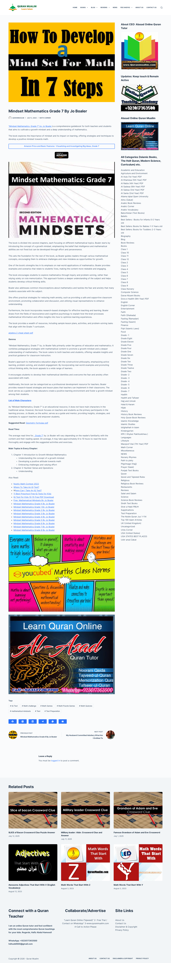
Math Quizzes (85, 706)
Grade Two (126, 371)
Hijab (123, 407)
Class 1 (124, 249)
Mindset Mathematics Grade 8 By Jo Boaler (34, 530)
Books (83, 7)
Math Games (46, 706)
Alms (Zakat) (127, 200)
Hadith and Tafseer (130, 398)
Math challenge (29, 706)
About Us (139, 7)
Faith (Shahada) (128, 315)
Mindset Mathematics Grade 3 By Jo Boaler (34, 513)
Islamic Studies (128, 424)
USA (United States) (130, 533)
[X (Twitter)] (23, 721)
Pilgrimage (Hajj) (129, 464)
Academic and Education (133, 170)
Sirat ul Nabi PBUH (130, 506)
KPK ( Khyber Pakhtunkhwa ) (134, 434)
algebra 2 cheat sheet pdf (21, 333)
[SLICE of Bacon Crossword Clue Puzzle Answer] (33, 810)
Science (124, 497)
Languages (126, 437)
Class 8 (124, 282)
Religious (125, 480)
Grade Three (127, 365)
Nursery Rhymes (128, 457)
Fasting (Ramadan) (130, 318)
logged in (55, 760)
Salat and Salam (128, 493)
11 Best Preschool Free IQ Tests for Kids (32, 493)
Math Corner (45, 118)
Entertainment (127, 308)
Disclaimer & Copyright (126, 926)
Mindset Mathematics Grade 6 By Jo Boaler (34, 523)
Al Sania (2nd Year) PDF (132, 193)
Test (37, 711)
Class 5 (124, 272)
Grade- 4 (125, 381)
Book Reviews (127, 242)
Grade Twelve (127, 368)
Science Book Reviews (131, 500)
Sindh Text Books (129, 503)
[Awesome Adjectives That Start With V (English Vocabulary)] (33, 862)
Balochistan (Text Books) (133, 213)
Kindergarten (127, 431)
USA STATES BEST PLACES (134, 536)
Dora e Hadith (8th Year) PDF (135, 298)
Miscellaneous (127, 450)
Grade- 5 (125, 384)
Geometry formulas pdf (37, 423)
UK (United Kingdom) (131, 523)
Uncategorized (128, 526)
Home (75, 7)
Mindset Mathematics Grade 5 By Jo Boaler (34, 520)
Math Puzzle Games (66, 706)
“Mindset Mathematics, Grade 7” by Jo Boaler (30, 126)
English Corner (128, 305)
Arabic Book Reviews (131, 203)
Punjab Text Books (130, 470)
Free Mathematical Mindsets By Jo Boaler (33, 500)
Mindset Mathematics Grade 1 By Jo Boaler (34, 507)
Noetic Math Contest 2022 (26, 484)
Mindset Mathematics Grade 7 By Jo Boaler (34, 526)
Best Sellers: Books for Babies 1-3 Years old (141, 226)
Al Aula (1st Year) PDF (131, 176)
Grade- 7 (125, 391)
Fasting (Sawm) (128, 322)
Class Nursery (127, 289)
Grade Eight (126, 338)
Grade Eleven (127, 341)
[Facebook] (13, 721)
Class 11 (124, 256)
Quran (124, 473)
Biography (126, 236)
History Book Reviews (131, 414)
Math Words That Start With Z (75, 885)
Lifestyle (125, 440)
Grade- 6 (125, 388)
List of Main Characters (20, 400)
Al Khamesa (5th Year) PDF (134, 180)
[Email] (63, 721)
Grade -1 (125, 335)
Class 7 (124, 279)
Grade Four (126, 348)
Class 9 (124, 285)
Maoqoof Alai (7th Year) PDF (134, 444)
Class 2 (124, 262)
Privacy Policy (122, 930)
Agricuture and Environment (134, 173)
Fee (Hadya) (125, 7)
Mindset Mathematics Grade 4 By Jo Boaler (34, 517)
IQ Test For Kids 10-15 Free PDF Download (34, 497)
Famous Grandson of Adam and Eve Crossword (137, 832)
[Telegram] (43, 721)
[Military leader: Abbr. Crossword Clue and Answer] (85, 810)
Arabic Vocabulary (129, 209)
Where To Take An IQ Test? (26, 487)
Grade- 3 (125, 378)
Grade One (126, 351)
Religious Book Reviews (132, 483)
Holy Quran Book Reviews (133, 417)
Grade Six (125, 358)
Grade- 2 (125, 374)
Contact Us (151, 7)
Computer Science (129, 292)
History (124, 411)
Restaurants (126, 487)
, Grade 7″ (38, 435)
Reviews (104, 7)
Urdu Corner (127, 530)
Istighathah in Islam (130, 427)
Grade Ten (126, 361)
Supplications (127, 510)
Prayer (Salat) (127, 467)
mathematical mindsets (20, 711)
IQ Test (14, 706)
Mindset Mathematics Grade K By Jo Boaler (34, 503)
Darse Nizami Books (130, 295)
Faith (123, 312)
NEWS (115, 7)
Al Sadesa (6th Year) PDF (133, 186)
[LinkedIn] (33, 721)
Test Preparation (52, 711)
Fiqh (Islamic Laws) (130, 328)
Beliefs (124, 216)
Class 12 (125, 259)
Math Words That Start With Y (128, 885)
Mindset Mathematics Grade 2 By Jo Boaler (34, 510)
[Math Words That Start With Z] (85, 862)
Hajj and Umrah (128, 401)
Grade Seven (127, 355)
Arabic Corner (127, 206)
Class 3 (124, 265)
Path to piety (127, 460)
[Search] (161, 8)
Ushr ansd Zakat (128, 539)
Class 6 (124, 275)
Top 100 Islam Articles (131, 520)
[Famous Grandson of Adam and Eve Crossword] (138, 810)
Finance (124, 325)
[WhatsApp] (53, 721)
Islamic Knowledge (130, 421)
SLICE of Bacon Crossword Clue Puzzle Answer (32, 832)
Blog (93, 7)
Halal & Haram (127, 404)
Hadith (124, 394)
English (124, 302)
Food (123, 332)
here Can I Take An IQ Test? (28, 490)
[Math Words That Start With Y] (138, 862)
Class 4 (124, 269)
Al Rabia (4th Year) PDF (132, 183)
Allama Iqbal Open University (134, 196)
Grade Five (126, 345)
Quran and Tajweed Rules (133, 477)
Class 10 (125, 252)
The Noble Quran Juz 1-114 (133, 516)
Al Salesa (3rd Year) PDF (132, 190)
